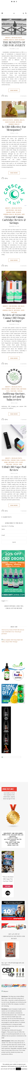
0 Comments (23, 178)
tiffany (6, 96)
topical (20, 391)
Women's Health (14, 124)
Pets (7, 391)
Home (6, 462)
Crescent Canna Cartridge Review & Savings (14, 219)
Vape (23, 214)
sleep (22, 310)
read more (14, 90)
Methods (19, 122)
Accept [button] (18, 1069)
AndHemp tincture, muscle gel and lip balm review (14, 396)
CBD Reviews (10, 210)
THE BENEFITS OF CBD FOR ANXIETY (14, 44)
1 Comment (23, 419)
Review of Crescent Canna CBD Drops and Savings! (14, 317)
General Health (8, 39)
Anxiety (7, 37)
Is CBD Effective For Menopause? (14, 128)
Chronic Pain (10, 212)
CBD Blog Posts (16, 37)
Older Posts (7, 517)
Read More (24, 1069)
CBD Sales (18, 210)
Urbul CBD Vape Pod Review (14, 468)
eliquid (18, 212)
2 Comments (23, 96)
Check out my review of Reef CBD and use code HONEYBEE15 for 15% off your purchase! (13, 631)
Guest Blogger (20, 39)
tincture (14, 312)
